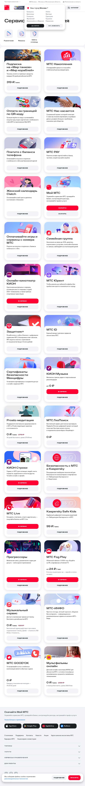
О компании (8, 735)
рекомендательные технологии (16, 779)
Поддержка (20, 735)
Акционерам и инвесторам (26, 739)
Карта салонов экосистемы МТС (62, 735)
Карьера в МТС (9, 739)
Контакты (29, 735)
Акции (46, 735)
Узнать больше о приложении (14, 720)
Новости (38, 735)
